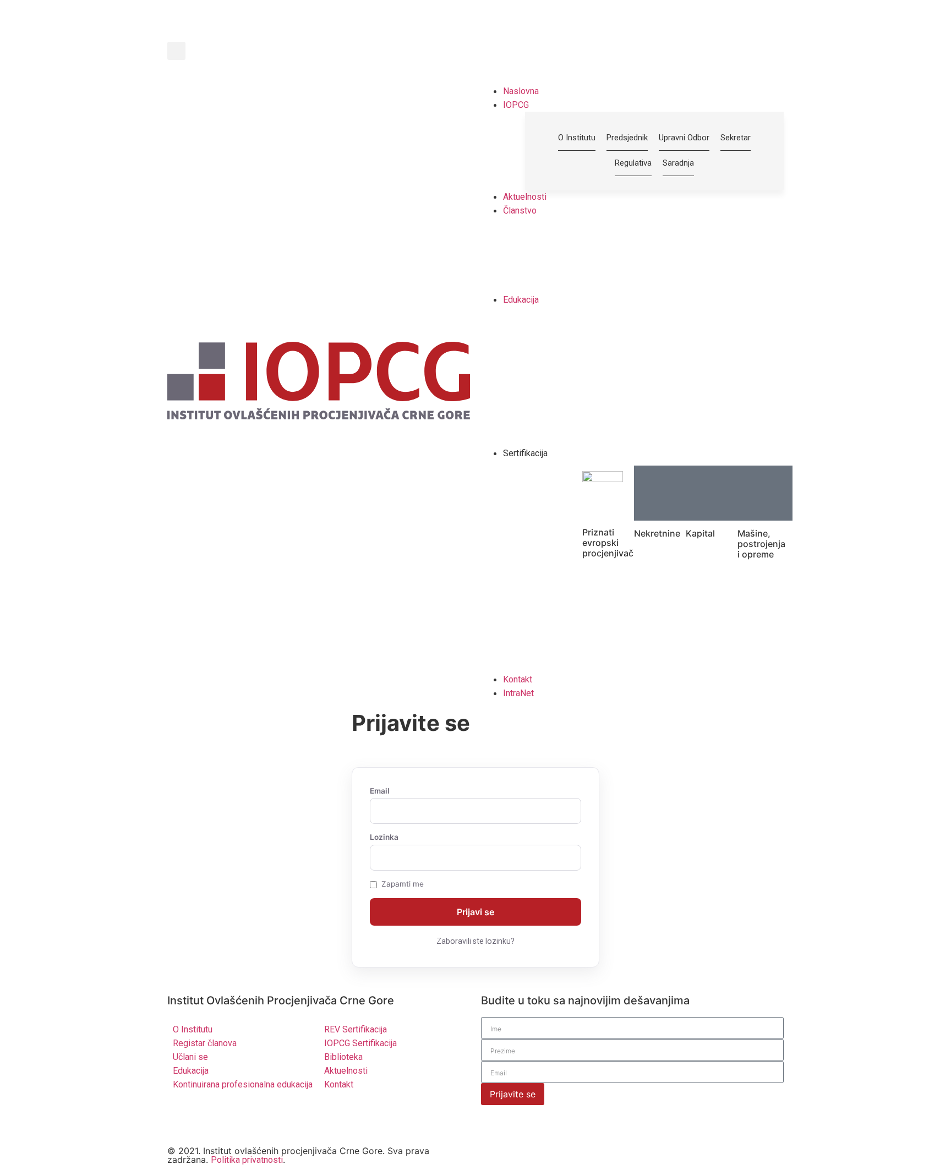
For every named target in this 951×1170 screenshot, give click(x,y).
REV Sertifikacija (355, 1029)
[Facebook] (241, 1118)
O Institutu (192, 1029)
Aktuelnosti (524, 197)
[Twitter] (181, 1118)
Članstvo (520, 210)
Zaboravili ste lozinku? (475, 941)
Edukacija (521, 299)
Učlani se (190, 1057)
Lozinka (384, 837)
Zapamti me (402, 884)
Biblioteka (343, 1057)
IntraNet (518, 693)
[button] (176, 51)
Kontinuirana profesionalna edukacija (243, 1084)
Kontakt (517, 679)
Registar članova (205, 1043)
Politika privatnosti (247, 1160)
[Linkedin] (211, 1118)
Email (380, 791)
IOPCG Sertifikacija (360, 1043)
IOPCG (516, 105)
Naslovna (521, 91)
